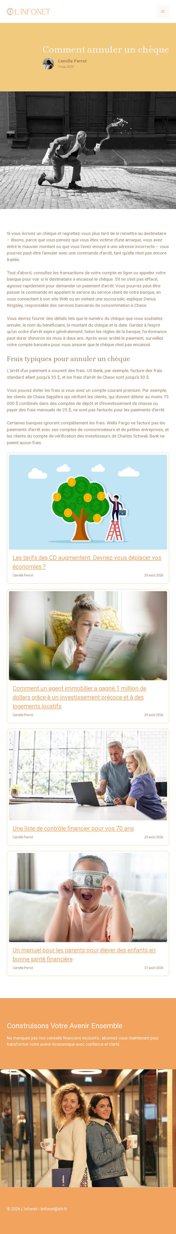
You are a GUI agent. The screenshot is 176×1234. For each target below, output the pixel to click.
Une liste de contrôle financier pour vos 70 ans (73, 828)
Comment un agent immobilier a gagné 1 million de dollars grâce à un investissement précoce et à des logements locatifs (79, 697)
